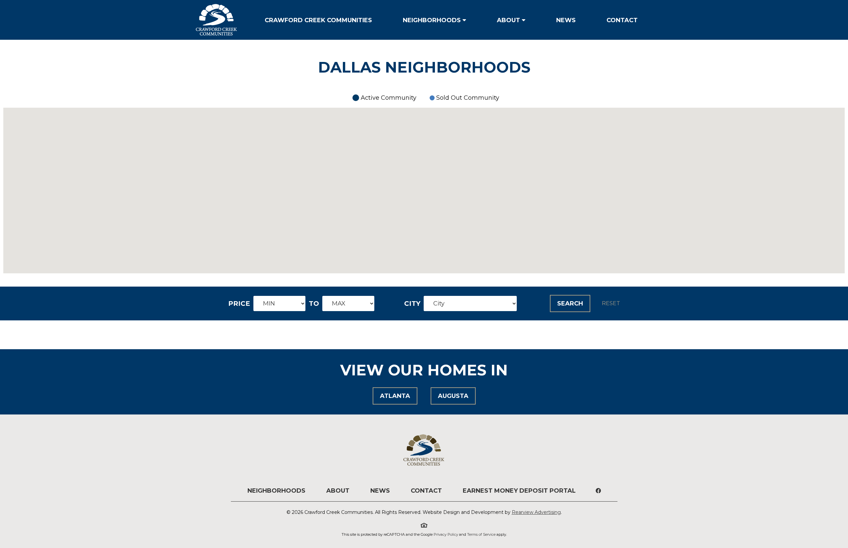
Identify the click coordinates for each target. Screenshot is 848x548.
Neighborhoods (432, 20)
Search (570, 303)
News (566, 20)
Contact (622, 20)
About (508, 20)
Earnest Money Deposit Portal (519, 491)
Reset (611, 303)
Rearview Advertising (536, 512)
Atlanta (395, 396)
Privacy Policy (446, 534)
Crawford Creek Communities (318, 20)
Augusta (453, 396)
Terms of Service (481, 534)
